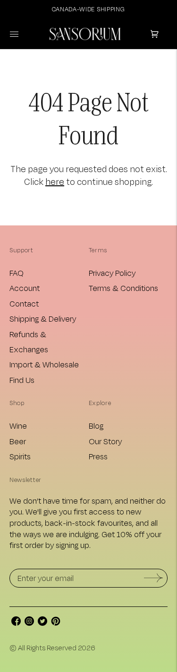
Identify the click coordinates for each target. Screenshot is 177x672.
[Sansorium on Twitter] (42, 622)
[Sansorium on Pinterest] (55, 622)
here (54, 181)
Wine (18, 425)
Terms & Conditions (123, 287)
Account (24, 287)
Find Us (21, 379)
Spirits (20, 456)
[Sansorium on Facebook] (16, 622)
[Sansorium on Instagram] (29, 622)
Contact (24, 303)
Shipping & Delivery (42, 318)
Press (98, 456)
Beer (17, 441)
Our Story (105, 441)
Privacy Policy (112, 272)
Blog (96, 425)
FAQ (16, 272)
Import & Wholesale (44, 364)
